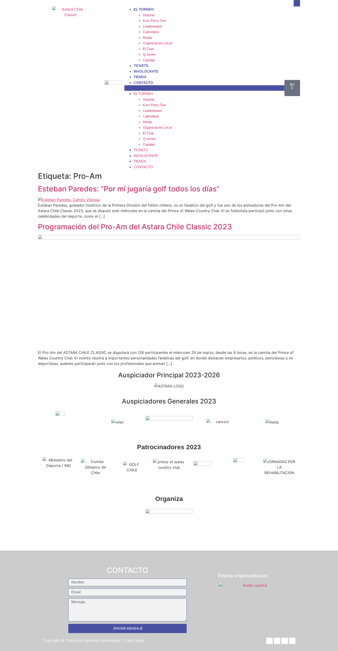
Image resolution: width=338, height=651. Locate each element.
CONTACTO (143, 83)
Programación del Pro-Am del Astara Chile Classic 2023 (135, 226)
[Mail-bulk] (292, 641)
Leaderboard (152, 26)
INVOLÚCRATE (146, 71)
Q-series (149, 54)
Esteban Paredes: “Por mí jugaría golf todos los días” (129, 188)
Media (147, 38)
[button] (204, 88)
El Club (148, 49)
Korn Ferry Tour (154, 21)
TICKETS (141, 66)
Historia (148, 15)
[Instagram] (297, 3)
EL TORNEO (144, 9)
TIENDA (140, 77)
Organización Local (157, 43)
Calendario (151, 32)
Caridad (149, 60)
